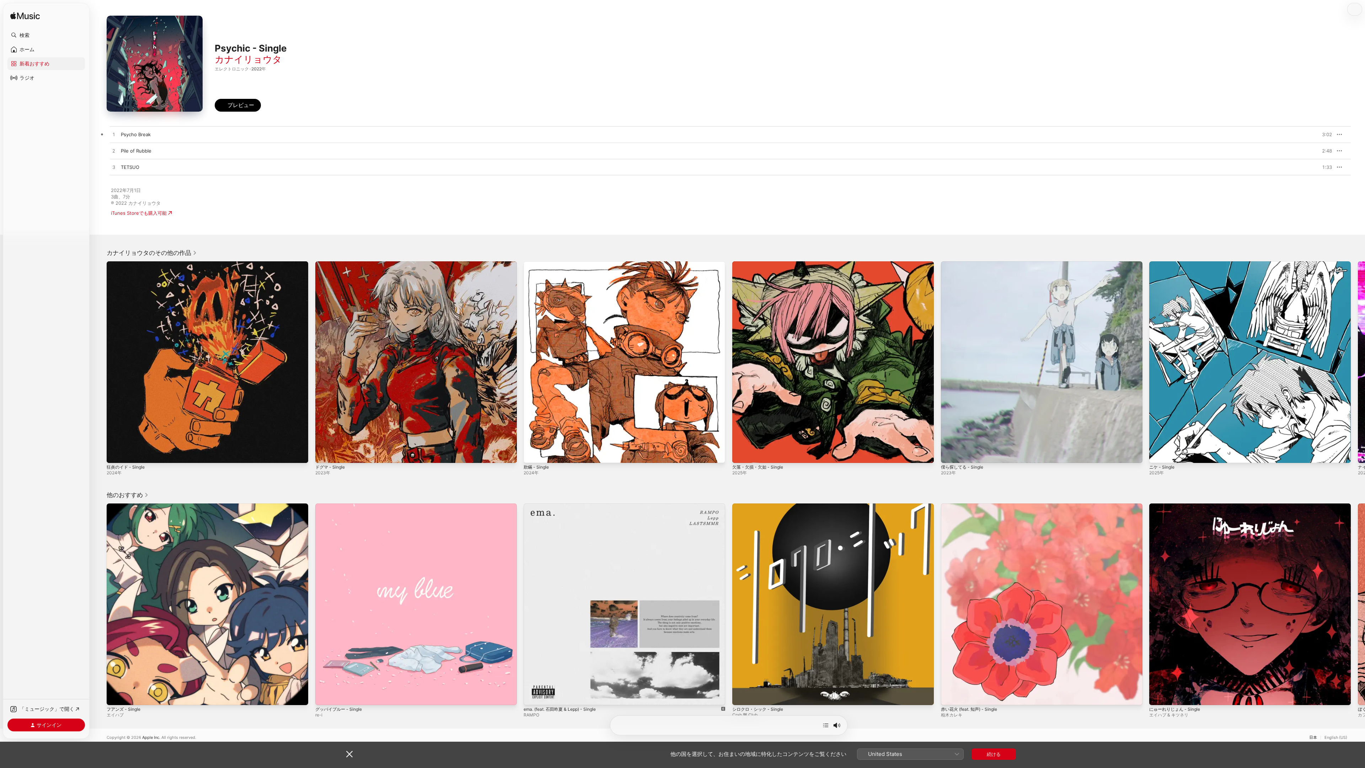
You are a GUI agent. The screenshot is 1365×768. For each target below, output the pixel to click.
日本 (1313, 738)
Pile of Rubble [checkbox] (136, 151)
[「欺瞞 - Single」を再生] (532, 454)
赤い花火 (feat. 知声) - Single (972, 506)
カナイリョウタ (248, 59)
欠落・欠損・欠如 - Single (760, 264)
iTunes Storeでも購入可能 (139, 213)
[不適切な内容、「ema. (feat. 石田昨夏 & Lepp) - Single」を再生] (532, 695)
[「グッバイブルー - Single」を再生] (324, 695)
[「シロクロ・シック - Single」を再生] (741, 695)
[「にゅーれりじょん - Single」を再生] (1158, 695)
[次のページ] (1358, 362)
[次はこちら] (825, 725)
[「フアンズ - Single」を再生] (115, 695)
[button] (46, 35)
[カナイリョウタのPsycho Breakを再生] (114, 135)
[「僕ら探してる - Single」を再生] (949, 454)
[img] (25, 16)
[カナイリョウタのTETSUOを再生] (114, 167)
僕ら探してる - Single (964, 264)
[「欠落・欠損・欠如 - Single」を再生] (741, 454)
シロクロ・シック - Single (760, 506)
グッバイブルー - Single (340, 506)
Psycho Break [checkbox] (136, 134)
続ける (994, 754)
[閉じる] (349, 754)
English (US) (1335, 738)
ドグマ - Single (331, 264)
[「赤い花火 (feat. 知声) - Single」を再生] (949, 695)
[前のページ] (100, 362)
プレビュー (1323, 134)
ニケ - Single (1163, 264)
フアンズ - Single (125, 506)
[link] (152, 253)
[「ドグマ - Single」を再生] (324, 454)
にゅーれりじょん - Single (1177, 506)
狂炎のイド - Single (127, 264)
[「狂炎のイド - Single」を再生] (115, 454)
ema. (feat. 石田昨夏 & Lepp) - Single (564, 506)
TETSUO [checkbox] (130, 167)
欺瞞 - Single (537, 264)
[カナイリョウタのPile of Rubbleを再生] (114, 151)
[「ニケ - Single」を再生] (1158, 454)
